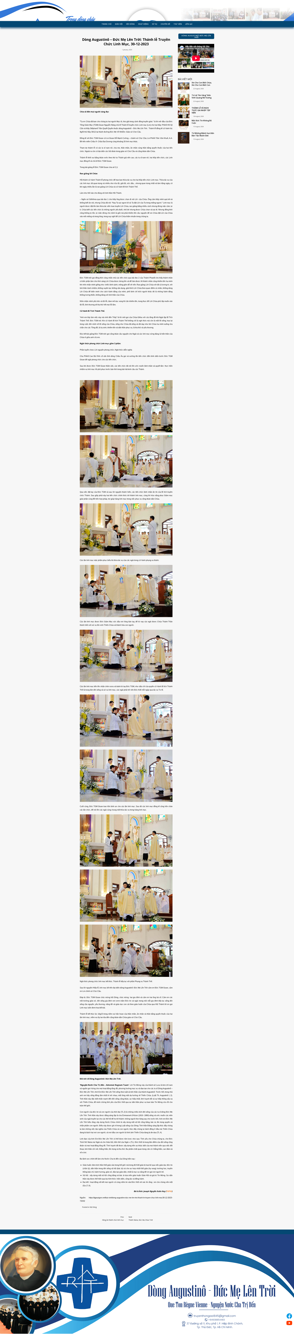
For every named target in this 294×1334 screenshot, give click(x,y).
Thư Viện (178, 24)
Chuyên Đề (165, 24)
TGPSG (169, 1191)
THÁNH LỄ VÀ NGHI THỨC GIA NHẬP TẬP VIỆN (201, 110)
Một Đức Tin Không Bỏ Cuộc (202, 121)
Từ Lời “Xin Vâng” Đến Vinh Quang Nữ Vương (201, 96)
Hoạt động (143, 24)
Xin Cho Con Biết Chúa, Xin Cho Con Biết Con (202, 83)
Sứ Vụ (154, 24)
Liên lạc (188, 24)
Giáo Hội (119, 24)
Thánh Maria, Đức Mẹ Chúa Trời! (141, 1218)
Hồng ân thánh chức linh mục (113, 1218)
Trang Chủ (107, 24)
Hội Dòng (130, 24)
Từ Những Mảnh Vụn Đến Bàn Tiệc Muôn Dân (203, 134)
